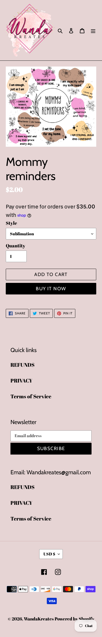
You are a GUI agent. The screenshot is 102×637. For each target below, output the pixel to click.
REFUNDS (22, 364)
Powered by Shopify (74, 619)
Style (11, 223)
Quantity (15, 245)
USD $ (49, 554)
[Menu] (93, 30)
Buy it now (51, 289)
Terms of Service (30, 396)
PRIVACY (21, 380)
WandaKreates (39, 619)
